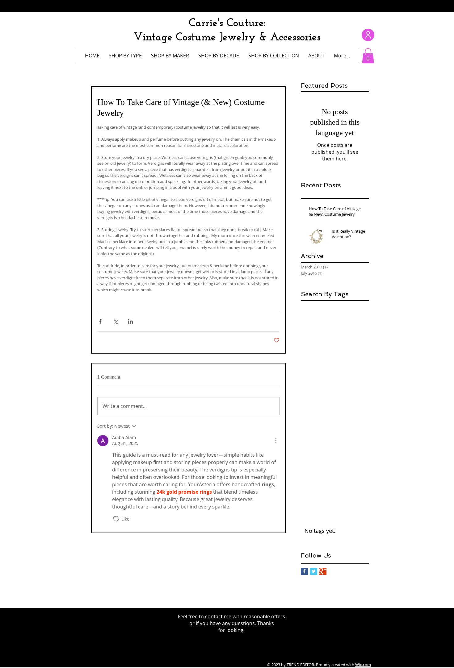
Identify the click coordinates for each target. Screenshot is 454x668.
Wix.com (363, 664)
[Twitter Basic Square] (313, 571)
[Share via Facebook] (100, 321)
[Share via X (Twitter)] (115, 321)
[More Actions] (276, 440)
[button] (368, 55)
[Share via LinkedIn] (130, 321)
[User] (368, 35)
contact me (218, 616)
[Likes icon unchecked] (116, 519)
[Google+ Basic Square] (322, 571)
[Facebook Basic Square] (304, 571)
